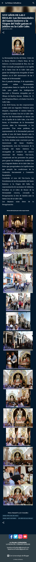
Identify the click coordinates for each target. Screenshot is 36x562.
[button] (3, 32)
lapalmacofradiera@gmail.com (18, 549)
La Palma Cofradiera (13, 3)
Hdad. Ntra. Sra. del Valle (10, 515)
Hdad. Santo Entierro (9, 518)
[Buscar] (33, 3)
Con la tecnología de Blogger (19, 556)
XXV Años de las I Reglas (25, 518)
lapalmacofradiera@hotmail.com (18, 547)
